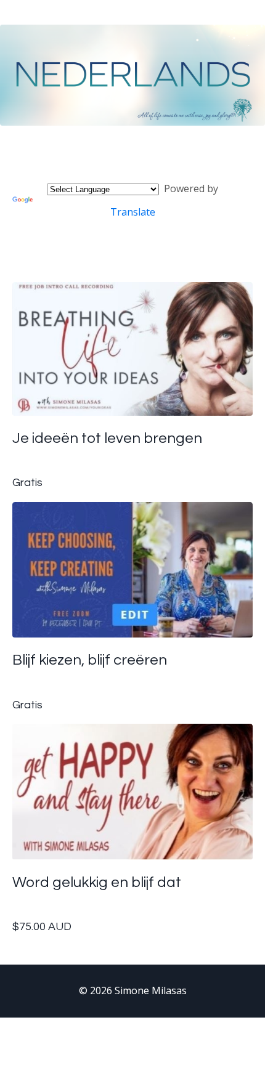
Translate (132, 212)
